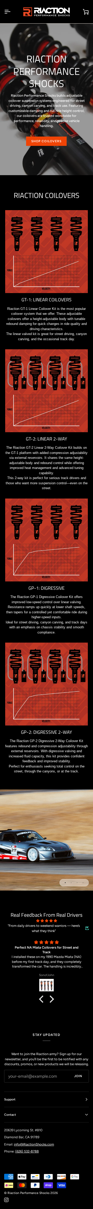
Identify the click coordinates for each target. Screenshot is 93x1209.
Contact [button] (10, 1114)
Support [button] (10, 1099)
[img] (46, 920)
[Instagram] (6, 1200)
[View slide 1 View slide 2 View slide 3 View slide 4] (46, 840)
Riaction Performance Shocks (28, 1193)
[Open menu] (12, 11)
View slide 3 (77, 882)
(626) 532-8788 (27, 1151)
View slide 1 (65, 882)
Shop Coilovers (46, 141)
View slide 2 (71, 882)
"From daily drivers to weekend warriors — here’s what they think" (44, 928)
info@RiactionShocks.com (34, 1144)
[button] (42, 999)
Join (78, 1076)
